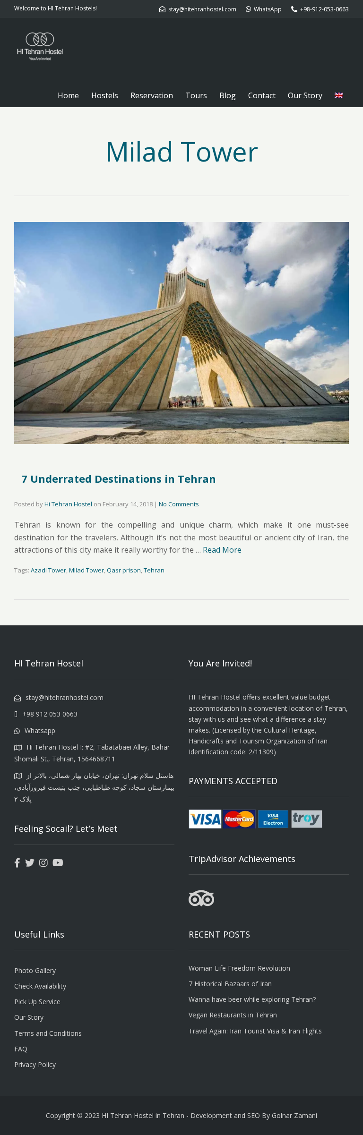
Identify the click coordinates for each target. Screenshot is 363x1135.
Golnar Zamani (294, 1115)
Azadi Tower (48, 570)
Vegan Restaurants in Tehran (233, 1014)
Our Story (305, 95)
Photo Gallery (35, 970)
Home (68, 95)
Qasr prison (124, 570)
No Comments (179, 504)
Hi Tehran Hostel (68, 504)
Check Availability (40, 985)
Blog (227, 95)
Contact (262, 95)
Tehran (154, 570)
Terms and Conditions (48, 1033)
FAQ (20, 1048)
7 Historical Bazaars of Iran (230, 983)
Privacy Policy (35, 1064)
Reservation (151, 95)
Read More (222, 550)
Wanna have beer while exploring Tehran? (252, 999)
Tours (196, 95)
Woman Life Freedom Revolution (239, 968)
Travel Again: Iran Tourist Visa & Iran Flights (255, 1030)
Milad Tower (86, 570)
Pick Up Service (37, 1001)
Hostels (104, 95)
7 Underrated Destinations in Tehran (118, 478)
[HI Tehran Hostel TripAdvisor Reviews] (201, 904)
